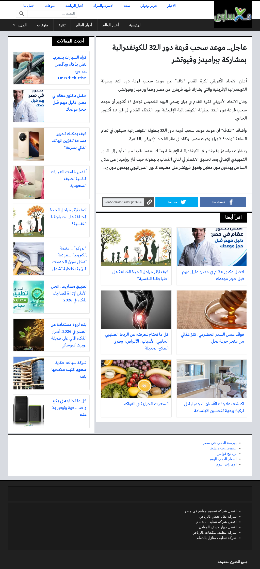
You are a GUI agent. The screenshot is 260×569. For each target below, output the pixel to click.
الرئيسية (135, 25)
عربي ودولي (148, 6)
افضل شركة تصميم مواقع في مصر (210, 511)
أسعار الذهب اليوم (223, 459)
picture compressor (223, 448)
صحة (127, 6)
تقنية (62, 25)
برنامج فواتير (227, 454)
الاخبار (171, 6)
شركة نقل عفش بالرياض (218, 516)
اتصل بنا (29, 6)
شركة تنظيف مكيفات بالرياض (214, 532)
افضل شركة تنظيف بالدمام (216, 522)
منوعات (50, 6)
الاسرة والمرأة (103, 6)
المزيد (22, 25)
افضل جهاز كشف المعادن (218, 527)
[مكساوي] (233, 14)
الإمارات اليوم (226, 464)
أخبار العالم (111, 25)
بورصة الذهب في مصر (220, 443)
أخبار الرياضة (74, 6)
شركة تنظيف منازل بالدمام (217, 538)
